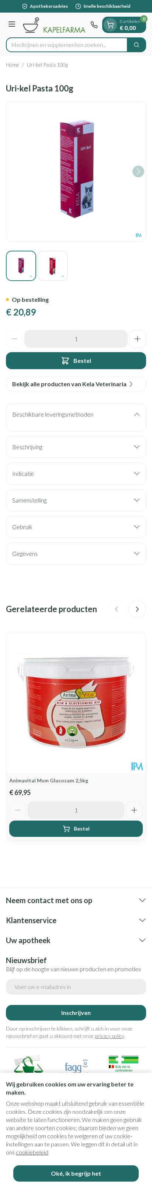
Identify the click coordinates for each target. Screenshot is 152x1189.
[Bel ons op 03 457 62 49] (94, 25)
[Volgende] (138, 171)
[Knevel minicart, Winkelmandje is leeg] (110, 24)
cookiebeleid (32, 1152)
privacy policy (109, 1036)
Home (12, 64)
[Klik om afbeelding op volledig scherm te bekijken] (76, 171)
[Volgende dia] (137, 609)
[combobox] (67, 44)
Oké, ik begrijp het (76, 1173)
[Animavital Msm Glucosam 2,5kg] (76, 703)
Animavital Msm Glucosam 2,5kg (48, 780)
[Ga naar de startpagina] (54, 25)
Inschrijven (76, 1012)
